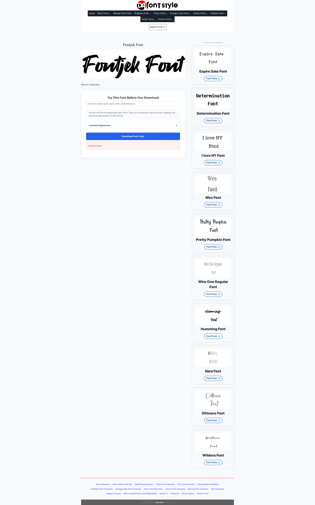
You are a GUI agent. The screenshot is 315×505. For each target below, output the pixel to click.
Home (92, 13)
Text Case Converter (186, 484)
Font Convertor (217, 489)
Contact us (174, 493)
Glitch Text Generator (165, 484)
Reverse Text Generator (198, 489)
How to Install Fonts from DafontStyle (140, 493)
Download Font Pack (133, 136)
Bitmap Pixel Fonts (122, 13)
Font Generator (102, 484)
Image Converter (114, 493)
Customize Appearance (99, 125)
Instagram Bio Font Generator (128, 489)
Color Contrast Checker (122, 484)
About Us (163, 493)
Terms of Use (202, 493)
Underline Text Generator (102, 489)
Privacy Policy (188, 493)
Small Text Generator (144, 484)
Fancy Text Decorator (153, 489)
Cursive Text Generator (175, 489)
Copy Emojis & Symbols (208, 484)
